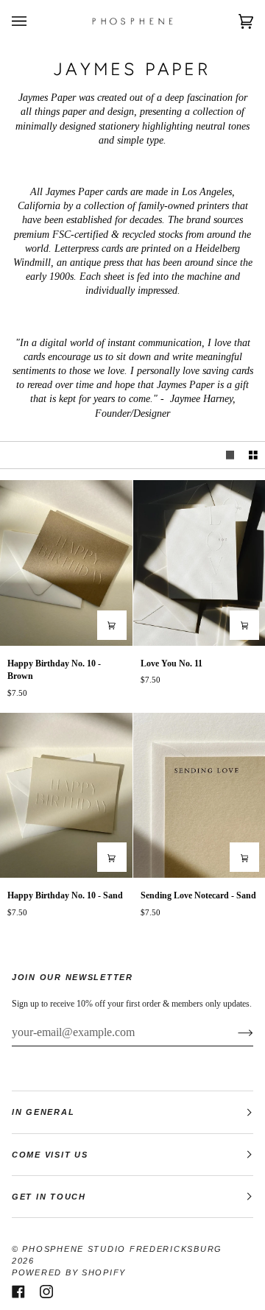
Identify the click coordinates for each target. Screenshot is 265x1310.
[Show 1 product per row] (230, 455)
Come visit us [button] (50, 1154)
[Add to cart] (112, 625)
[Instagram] (46, 1291)
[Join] (233, 1032)
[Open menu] (34, 21)
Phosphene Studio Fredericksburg (122, 1248)
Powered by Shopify (69, 1272)
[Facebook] (18, 1291)
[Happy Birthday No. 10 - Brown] (66, 562)
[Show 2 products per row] (253, 455)
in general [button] (43, 1111)
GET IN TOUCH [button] (49, 1196)
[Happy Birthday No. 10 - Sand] (66, 795)
